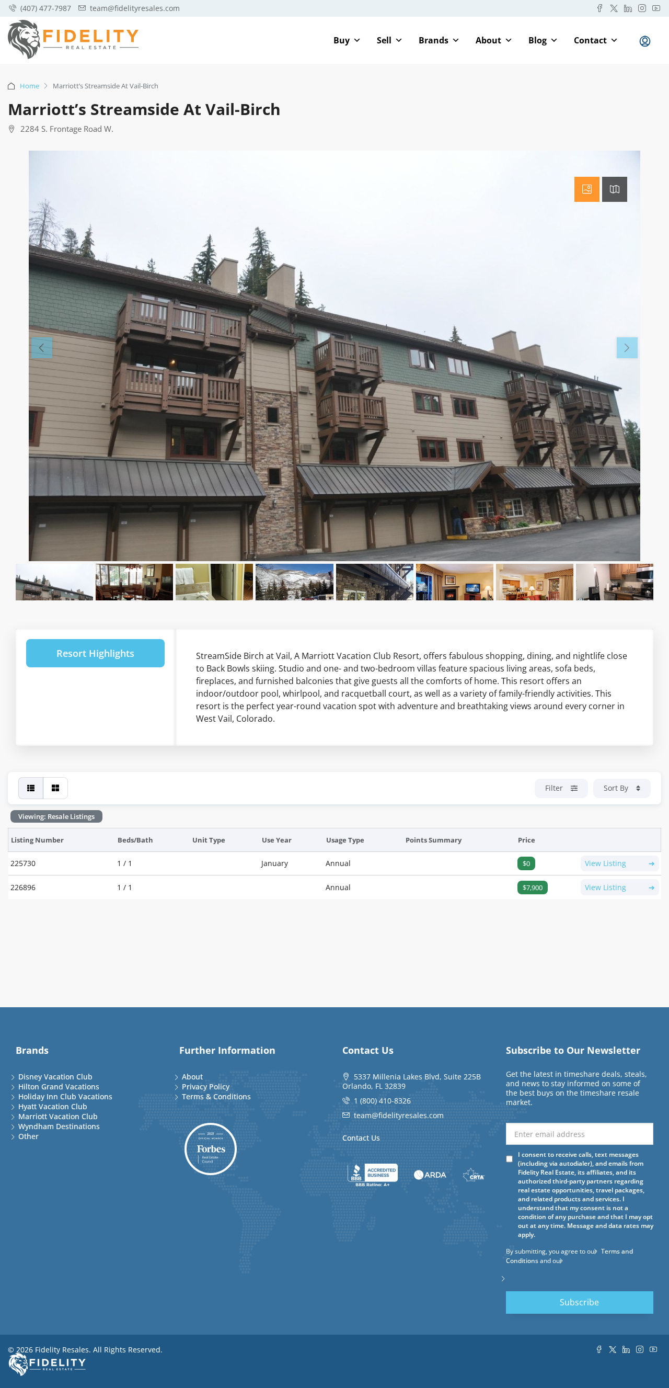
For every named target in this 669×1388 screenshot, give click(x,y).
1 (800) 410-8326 (382, 1101)
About (488, 40)
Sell (384, 40)
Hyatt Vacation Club (52, 1106)
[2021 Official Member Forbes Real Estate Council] (210, 1149)
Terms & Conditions (216, 1096)
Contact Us (361, 1138)
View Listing (620, 863)
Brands (433, 40)
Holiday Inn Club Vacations (65, 1096)
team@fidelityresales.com (399, 1115)
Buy (341, 40)
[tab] (586, 189)
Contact (590, 40)
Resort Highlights (95, 653)
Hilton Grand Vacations (58, 1086)
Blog (537, 40)
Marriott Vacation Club (58, 1116)
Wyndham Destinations (59, 1126)
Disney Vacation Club (55, 1077)
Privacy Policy (205, 1086)
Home (29, 85)
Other (28, 1136)
